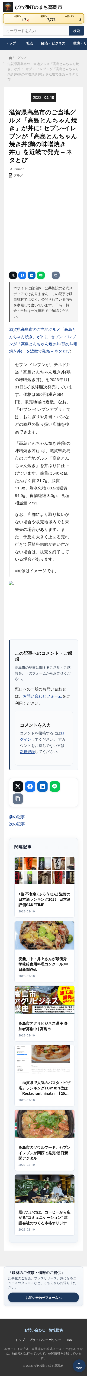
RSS (68, 1339)
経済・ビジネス (53, 43)
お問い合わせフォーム (42, 696)
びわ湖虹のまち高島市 (49, 1365)
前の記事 (17, 816)
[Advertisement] (43, 225)
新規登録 (27, 751)
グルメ (18, 175)
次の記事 (17, 823)
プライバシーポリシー (45, 1339)
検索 (76, 30)
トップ (11, 43)
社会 (29, 43)
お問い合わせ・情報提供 (43, 1329)
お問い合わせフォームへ (43, 1297)
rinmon (19, 169)
